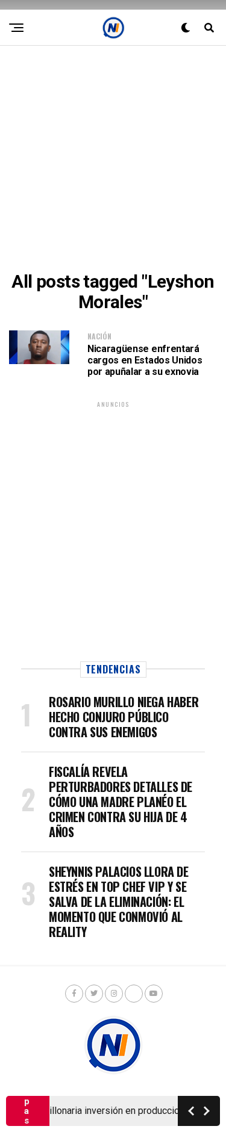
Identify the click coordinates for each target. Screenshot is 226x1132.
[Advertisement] (113, 158)
